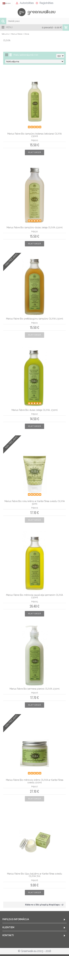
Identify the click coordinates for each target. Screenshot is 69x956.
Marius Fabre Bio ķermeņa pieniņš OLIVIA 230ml (35, 688)
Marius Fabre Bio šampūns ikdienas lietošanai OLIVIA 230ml (34, 134)
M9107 (34, 786)
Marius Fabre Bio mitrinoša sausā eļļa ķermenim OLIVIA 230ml (34, 596)
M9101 (34, 322)
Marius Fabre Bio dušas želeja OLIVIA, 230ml (35, 410)
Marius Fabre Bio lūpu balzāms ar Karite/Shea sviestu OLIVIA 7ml (34, 874)
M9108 (34, 880)
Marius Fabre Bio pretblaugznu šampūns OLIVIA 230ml (34, 318)
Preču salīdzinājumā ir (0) (25, 55)
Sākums (5, 34)
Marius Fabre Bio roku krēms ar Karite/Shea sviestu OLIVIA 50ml (34, 502)
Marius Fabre (16, 34)
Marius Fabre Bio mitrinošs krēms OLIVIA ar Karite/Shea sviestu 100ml (34, 781)
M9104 (34, 507)
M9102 (34, 414)
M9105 (34, 601)
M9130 (34, 231)
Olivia (26, 34)
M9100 (34, 140)
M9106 (34, 692)
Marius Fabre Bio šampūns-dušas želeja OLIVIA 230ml (35, 227)
